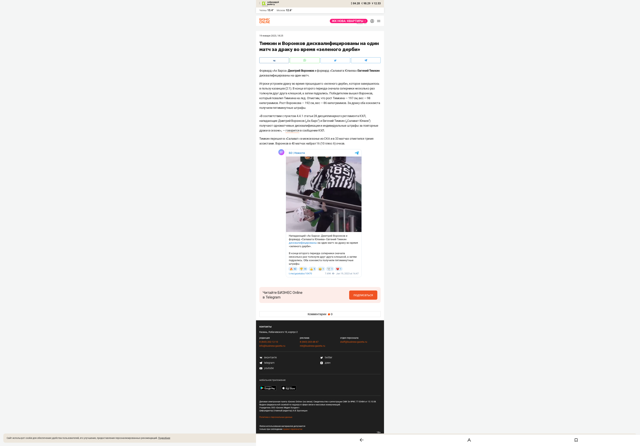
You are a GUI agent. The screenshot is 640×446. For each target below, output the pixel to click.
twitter (328, 357)
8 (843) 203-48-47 (309, 341)
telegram (269, 362)
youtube (269, 368)
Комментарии (320, 314)
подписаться (363, 295)
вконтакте (270, 357)
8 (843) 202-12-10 (268, 341)
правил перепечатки (292, 429)
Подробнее (164, 438)
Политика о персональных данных (275, 417)
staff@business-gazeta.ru (353, 341)
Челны (263, 10)
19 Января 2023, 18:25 (271, 35)
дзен (327, 362)
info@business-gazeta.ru (272, 345)
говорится (292, 130)
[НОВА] (348, 21)
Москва (281, 10)
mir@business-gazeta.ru (312, 345)
